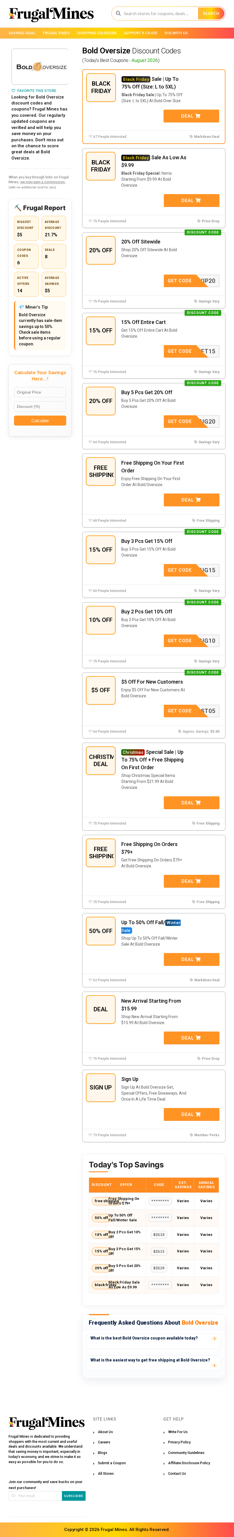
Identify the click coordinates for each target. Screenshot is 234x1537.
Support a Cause (140, 32)
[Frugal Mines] (51, 14)
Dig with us (176, 32)
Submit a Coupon (112, 1463)
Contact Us (177, 1473)
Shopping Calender (96, 32)
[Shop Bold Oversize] (40, 67)
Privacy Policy (179, 1442)
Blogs (102, 1453)
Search (211, 13)
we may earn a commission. (43, 182)
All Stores (106, 1473)
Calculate (40, 420)
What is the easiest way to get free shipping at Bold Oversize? (150, 1360)
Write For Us (178, 1432)
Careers (104, 1442)
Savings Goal (22, 32)
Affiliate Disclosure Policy (189, 1463)
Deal (188, 116)
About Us (105, 1432)
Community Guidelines (186, 1453)
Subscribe (73, 1496)
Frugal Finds (56, 32)
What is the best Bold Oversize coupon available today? (144, 1338)
